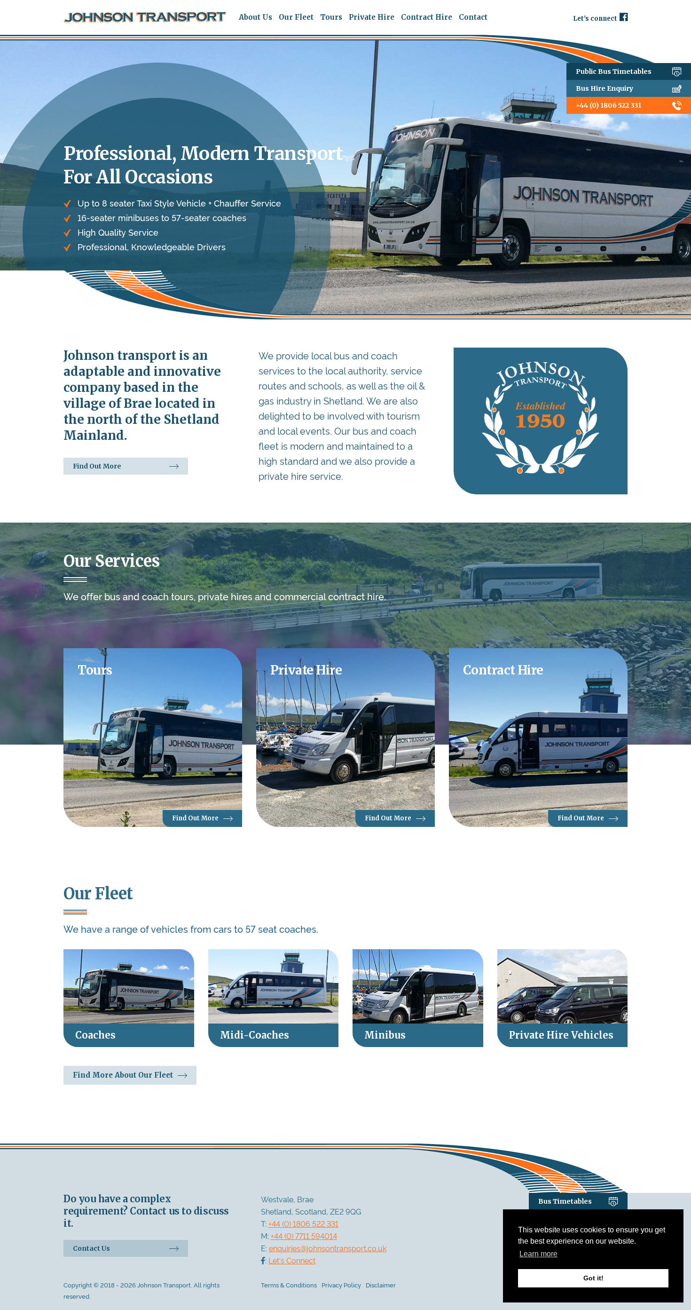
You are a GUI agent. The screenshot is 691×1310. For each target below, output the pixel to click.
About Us (255, 17)
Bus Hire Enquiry (604, 88)
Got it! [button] (593, 1278)
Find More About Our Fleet (123, 1075)
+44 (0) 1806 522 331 (608, 105)
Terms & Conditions (289, 1284)
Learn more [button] (538, 1254)
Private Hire (371, 17)
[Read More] (128, 998)
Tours (331, 17)
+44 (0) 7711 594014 (304, 1236)
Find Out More (97, 466)
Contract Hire (426, 17)
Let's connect (595, 18)
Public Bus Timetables (614, 71)
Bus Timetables (565, 1201)
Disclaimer (381, 1284)
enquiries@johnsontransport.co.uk (327, 1248)
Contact (473, 17)
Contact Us (91, 1248)
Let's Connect (291, 1260)
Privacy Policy (341, 1284)
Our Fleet (296, 17)
